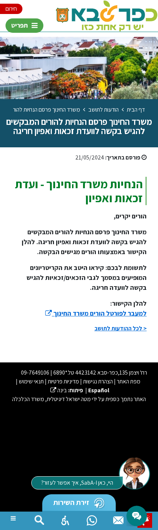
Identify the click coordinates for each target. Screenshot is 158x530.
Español (98, 390)
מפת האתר (128, 381)
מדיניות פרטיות (63, 381)
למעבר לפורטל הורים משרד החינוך (96, 313)
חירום (11, 9)
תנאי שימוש (31, 381)
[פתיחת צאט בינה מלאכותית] (134, 472)
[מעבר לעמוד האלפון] (118, 518)
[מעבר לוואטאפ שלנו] (92, 518)
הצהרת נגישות (98, 381)
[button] (65, 518)
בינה (58, 390)
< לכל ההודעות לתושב (120, 328)
